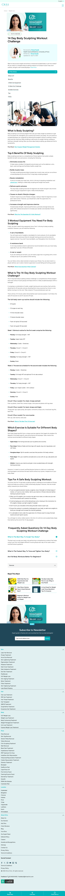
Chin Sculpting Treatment (8, 743)
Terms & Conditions (6, 853)
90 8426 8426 (13, 876)
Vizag (2, 802)
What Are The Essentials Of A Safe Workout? (28, 214)
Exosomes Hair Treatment (8, 709)
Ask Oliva (3, 823)
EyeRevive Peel (5, 767)
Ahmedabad (4, 811)
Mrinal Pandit (35, 50)
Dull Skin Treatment (6, 671)
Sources (11, 565)
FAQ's (9, 96)
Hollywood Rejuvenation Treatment (11, 757)
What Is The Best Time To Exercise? (25, 421)
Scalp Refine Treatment (7, 706)
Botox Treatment (5, 681)
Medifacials (4, 674)
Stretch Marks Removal (7, 739)
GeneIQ (3, 779)
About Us (3, 818)
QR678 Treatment (6, 704)
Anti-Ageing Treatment (7, 679)
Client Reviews (5, 826)
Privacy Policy (5, 850)
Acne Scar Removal (6, 657)
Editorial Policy (5, 837)
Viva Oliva (4, 831)
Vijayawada (4, 804)
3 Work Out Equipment (14, 82)
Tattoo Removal (5, 741)
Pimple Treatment (6, 655)
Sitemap (3, 845)
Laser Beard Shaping (6, 688)
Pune (2, 800)
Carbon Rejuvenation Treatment (10, 760)
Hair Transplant (5, 702)
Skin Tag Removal (6, 736)
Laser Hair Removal (6, 652)
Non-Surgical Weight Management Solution (27, 147)
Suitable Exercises (13, 89)
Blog (2, 829)
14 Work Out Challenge (14, 86)
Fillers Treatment (5, 683)
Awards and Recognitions (8, 842)
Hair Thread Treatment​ (7, 699)
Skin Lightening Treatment (8, 660)
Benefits (10, 79)
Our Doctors (4, 820)
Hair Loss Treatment (6, 695)
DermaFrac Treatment (7, 776)
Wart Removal (5, 746)
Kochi (2, 809)
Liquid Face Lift (5, 769)
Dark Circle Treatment (7, 667)
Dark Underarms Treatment (8, 669)
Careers (3, 839)
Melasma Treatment (6, 664)
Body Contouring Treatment (9, 720)
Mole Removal (5, 734)
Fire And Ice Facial (6, 772)
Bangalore (4, 792)
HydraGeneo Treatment (7, 750)
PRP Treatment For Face (8, 753)
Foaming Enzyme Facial (7, 774)
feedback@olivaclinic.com (25, 876)
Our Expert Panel (5, 834)
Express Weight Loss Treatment (10, 727)
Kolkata (3, 797)
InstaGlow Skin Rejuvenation (9, 755)
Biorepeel (3, 765)
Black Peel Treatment (7, 748)
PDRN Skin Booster (6, 781)
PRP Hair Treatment (6, 697)
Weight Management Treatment (10, 722)
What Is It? (11, 76)
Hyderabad (4, 790)
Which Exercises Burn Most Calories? (25, 266)
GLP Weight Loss (5, 676)
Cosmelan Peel (5, 784)
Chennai (3, 795)
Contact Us (4, 847)
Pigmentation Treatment (8, 662)
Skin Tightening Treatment (8, 686)
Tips (9, 93)
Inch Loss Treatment (6, 725)
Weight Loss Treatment (7, 718)
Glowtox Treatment (6, 762)
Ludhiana (3, 807)
